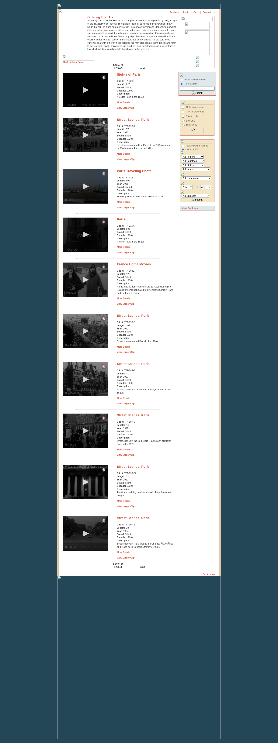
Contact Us (209, 12)
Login (186, 12)
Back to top (209, 574)
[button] (85, 90)
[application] (85, 90)
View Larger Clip (125, 108)
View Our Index (190, 208)
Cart (195, 12)
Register (174, 12)
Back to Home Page (73, 62)
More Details (123, 102)
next (142, 68)
